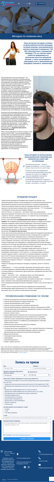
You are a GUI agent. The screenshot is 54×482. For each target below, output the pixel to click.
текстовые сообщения (11, 412)
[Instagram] (29, 467)
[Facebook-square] (25, 467)
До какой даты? (32, 372)
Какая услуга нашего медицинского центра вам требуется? (21, 378)
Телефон (35, 366)
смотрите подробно (22, 352)
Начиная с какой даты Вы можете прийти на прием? (13, 372)
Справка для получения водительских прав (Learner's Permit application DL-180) (26, 384)
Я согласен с (18, 435)
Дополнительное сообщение (12, 421)
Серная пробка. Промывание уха (13, 398)
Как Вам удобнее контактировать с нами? (16, 407)
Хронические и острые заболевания (15, 400)
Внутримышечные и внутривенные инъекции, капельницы (21, 393)
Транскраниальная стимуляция (13, 397)
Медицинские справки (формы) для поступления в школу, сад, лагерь (24, 391)
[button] (19, 3)
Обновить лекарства (10, 402)
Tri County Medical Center (23, 458)
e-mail (6, 411)
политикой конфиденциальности (22, 435)
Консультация (9, 404)
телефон (7, 409)
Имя (5, 366)
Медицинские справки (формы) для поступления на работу (21, 389)
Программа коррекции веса (12, 395)
